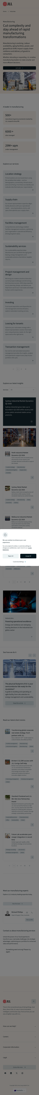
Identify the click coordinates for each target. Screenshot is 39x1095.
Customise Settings (19, 562)
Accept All (28, 556)
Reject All (10, 556)
